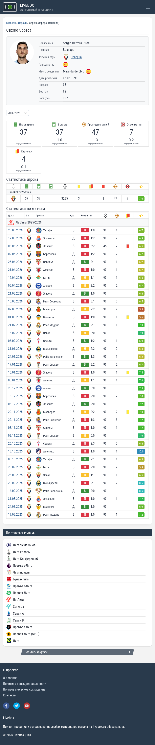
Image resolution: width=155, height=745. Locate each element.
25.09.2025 (15, 475)
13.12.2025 (15, 396)
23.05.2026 (15, 230)
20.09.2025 (15, 483)
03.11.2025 (15, 435)
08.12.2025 (15, 404)
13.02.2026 (15, 333)
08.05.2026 (15, 246)
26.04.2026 (15, 262)
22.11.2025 (15, 420)
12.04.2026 (15, 278)
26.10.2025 (15, 443)
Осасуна (76, 57)
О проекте (10, 678)
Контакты (9, 695)
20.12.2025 (15, 388)
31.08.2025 (15, 499)
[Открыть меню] (148, 7)
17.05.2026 (15, 238)
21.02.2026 (15, 325)
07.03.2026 (15, 309)
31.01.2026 (15, 349)
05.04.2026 (15, 285)
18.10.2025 (15, 451)
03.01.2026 (15, 380)
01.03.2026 (15, 317)
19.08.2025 (15, 514)
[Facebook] (6, 705)
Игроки (22, 22)
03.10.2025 (15, 459)
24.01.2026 (15, 357)
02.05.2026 (15, 254)
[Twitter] (16, 705)
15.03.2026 (15, 301)
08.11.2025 (15, 428)
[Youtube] (27, 705)
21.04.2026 (15, 270)
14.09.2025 (15, 491)
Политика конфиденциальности (24, 684)
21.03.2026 (15, 293)
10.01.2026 (15, 372)
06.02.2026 (15, 341)
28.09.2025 (15, 467)
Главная (11, 22)
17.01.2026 (15, 364)
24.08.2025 (15, 507)
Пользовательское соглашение (24, 689)
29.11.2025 (15, 412)
